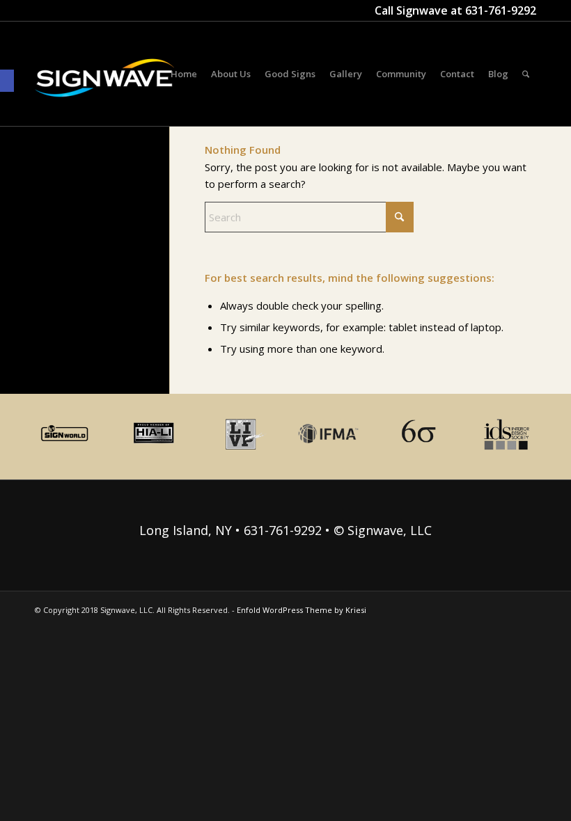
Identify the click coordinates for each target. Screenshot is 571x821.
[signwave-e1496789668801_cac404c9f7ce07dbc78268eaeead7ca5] (104, 91)
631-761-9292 (500, 10)
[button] (7, 81)
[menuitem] (184, 74)
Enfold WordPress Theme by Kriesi (301, 610)
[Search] (525, 74)
